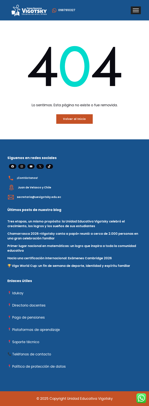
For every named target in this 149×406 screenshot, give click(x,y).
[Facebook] (12, 166)
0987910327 (66, 10)
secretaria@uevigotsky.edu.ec (39, 197)
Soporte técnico (25, 342)
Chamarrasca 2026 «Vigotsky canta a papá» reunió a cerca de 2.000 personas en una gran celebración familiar (72, 236)
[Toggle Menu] (136, 10)
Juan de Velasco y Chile (34, 187)
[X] (40, 166)
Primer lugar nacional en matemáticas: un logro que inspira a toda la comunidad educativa (71, 248)
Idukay (17, 293)
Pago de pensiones (28, 317)
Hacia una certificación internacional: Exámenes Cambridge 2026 (59, 258)
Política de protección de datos (39, 366)
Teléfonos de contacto (31, 354)
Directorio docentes (29, 305)
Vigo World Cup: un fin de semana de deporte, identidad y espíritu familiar (70, 266)
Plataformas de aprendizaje (36, 329)
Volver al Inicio (74, 119)
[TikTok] (49, 166)
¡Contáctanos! (27, 178)
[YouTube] (31, 166)
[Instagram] (21, 166)
